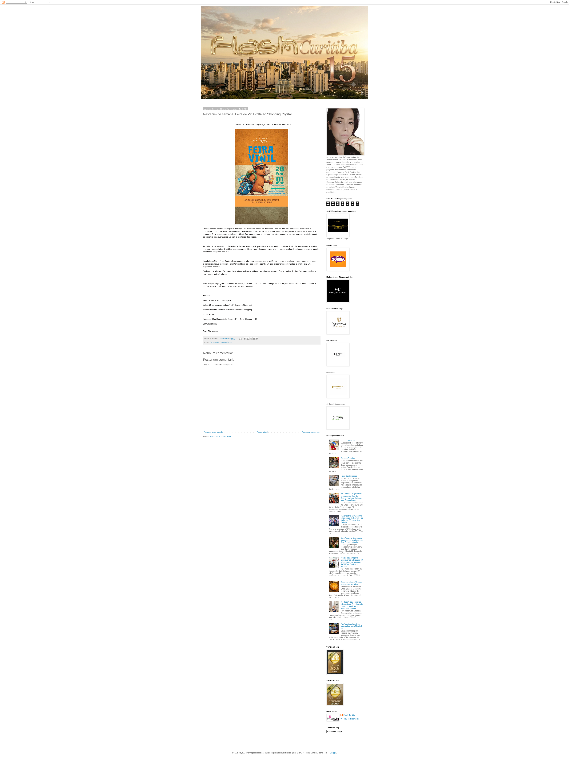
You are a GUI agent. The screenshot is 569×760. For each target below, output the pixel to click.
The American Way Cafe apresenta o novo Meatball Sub (351, 626)
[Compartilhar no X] (251, 338)
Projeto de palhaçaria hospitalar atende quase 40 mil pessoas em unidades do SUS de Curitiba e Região (352, 562)
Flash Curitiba (349, 715)
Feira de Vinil (214, 342)
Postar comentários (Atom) (220, 436)
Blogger (333, 753)
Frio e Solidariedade (349, 476)
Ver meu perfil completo (350, 719)
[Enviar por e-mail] (245, 338)
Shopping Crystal (226, 342)
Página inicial (262, 432)
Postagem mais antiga (310, 432)
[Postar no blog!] (248, 338)
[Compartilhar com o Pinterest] (256, 338)
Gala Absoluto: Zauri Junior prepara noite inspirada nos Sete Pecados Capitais (352, 540)
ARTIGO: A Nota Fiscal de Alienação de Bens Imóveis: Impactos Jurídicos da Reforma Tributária (352, 605)
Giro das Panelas (348, 458)
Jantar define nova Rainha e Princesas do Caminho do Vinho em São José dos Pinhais (352, 519)
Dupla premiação (348, 441)
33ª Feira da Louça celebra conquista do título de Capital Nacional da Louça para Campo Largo (351, 497)
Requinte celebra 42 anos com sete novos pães (351, 583)
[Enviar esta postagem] (240, 338)
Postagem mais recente (213, 432)
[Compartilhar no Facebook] (253, 338)
